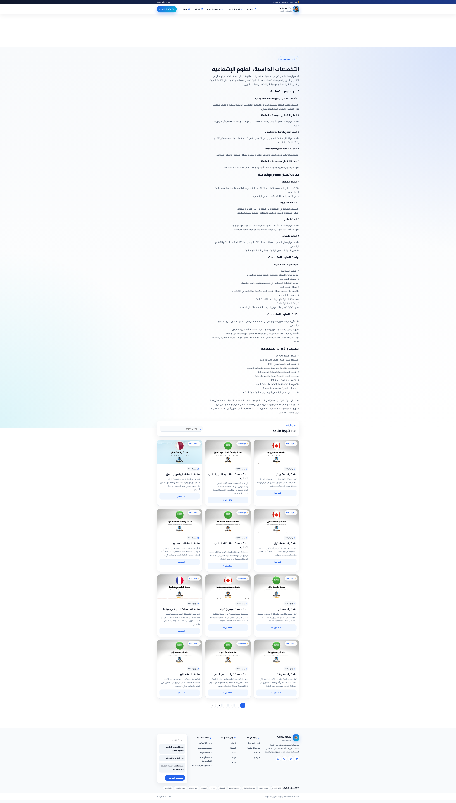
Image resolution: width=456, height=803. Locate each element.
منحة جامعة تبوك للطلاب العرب (231, 674)
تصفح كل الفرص (176, 778)
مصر (234, 762)
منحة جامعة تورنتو (286, 474)
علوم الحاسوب (180, 788)
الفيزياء (213, 788)
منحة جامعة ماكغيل (285, 543)
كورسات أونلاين (213, 9)
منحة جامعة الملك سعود (186, 543)
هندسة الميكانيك (249, 788)
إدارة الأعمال (276, 788)
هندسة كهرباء (263, 788)
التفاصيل (277, 493)
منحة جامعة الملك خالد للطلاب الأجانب (231, 545)
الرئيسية (250, 9)
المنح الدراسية (234, 9)
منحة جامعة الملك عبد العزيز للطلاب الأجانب (228, 476)
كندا (234, 752)
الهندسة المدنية (234, 788)
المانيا (233, 743)
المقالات (197, 9)
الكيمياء (222, 788)
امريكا (233, 748)
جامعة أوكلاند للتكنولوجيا (206, 759)
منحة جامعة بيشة (287, 674)
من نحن (184, 9)
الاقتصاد (204, 788)
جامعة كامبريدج (205, 748)
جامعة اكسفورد (205, 743)
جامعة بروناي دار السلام (202, 765)
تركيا (234, 757)
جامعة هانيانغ (206, 752)
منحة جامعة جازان (190, 674)
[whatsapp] (278, 758)
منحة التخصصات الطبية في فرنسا (181, 609)
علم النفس (168, 788)
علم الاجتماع (193, 788)
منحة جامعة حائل (287, 609)
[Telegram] (290, 758)
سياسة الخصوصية (164, 796)
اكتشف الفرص (165, 9)
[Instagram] (284, 758)
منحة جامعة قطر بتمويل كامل (183, 474)
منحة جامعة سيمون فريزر (234, 609)
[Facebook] (296, 758)
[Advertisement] (57, 780)
